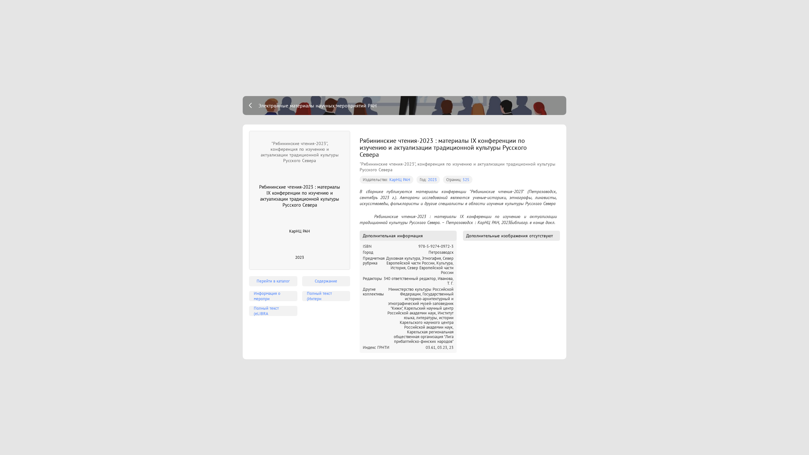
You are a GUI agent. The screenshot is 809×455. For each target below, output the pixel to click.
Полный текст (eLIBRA (266, 311)
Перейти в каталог (273, 281)
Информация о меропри (267, 296)
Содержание (326, 281)
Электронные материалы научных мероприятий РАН (318, 105)
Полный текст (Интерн (319, 296)
